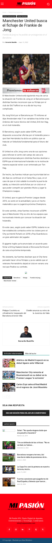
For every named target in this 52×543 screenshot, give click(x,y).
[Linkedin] (22, 529)
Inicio (4, 12)
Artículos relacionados (13, 354)
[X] (10, 47)
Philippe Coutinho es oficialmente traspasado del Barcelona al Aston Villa (14, 313)
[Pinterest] (16, 47)
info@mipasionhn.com (26, 523)
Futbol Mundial (22, 16)
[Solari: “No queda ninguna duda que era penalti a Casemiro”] (9, 433)
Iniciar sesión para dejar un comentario (26, 413)
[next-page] (8, 396)
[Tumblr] (36, 529)
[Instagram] (16, 529)
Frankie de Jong (35, 278)
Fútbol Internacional (15, 12)
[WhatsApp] (22, 47)
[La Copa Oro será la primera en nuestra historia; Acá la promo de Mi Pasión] (9, 470)
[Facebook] (5, 47)
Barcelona (17, 278)
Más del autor (30, 354)
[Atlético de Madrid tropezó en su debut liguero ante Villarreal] (9, 363)
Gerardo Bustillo (11, 42)
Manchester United (10, 281)
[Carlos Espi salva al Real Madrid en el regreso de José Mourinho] (9, 387)
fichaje (25, 278)
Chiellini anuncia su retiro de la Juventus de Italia (37, 311)
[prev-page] (4, 396)
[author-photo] (26, 337)
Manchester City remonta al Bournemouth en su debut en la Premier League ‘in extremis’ (31, 375)
